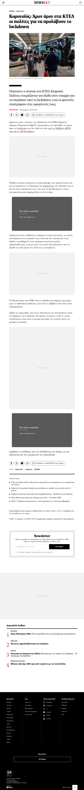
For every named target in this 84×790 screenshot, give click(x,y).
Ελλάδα (12, 11)
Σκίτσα (9, 733)
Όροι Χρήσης (29, 708)
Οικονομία (10, 714)
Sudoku (50, 519)
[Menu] (3, 2)
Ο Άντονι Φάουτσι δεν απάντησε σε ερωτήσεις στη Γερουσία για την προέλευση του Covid (42, 483)
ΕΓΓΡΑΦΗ (42, 759)
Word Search (68, 519)
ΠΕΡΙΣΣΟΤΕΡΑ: (14, 478)
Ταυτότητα (28, 705)
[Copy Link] (27, 115)
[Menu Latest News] (80, 2)
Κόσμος (9, 708)
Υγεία (8, 723)
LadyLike (64, 711)
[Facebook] (11, 115)
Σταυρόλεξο (41, 519)
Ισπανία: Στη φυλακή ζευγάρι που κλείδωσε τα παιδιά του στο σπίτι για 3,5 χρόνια (41, 489)
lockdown (21, 128)
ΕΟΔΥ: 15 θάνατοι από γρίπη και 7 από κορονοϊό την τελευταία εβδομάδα (40, 501)
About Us (28, 702)
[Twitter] (17, 115)
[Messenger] (22, 115)
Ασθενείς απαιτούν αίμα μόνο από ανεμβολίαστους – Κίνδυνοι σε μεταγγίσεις (42, 494)
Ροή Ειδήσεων (11, 730)
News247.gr (49, 455)
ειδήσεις (67, 511)
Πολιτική (9, 705)
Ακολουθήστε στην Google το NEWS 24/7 (25, 511)
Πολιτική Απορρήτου (31, 711)
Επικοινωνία (28, 714)
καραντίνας (48, 186)
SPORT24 (64, 705)
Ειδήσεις (27, 452)
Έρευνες (9, 727)
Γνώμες (9, 711)
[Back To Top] (74, 787)
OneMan (63, 708)
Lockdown (28, 469)
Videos (9, 739)
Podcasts (9, 736)
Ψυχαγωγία (10, 720)
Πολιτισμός (10, 717)
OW (62, 714)
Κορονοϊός (20, 11)
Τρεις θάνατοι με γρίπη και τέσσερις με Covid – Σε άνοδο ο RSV (36, 497)
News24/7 (64, 702)
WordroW (57, 519)
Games (20, 519)
